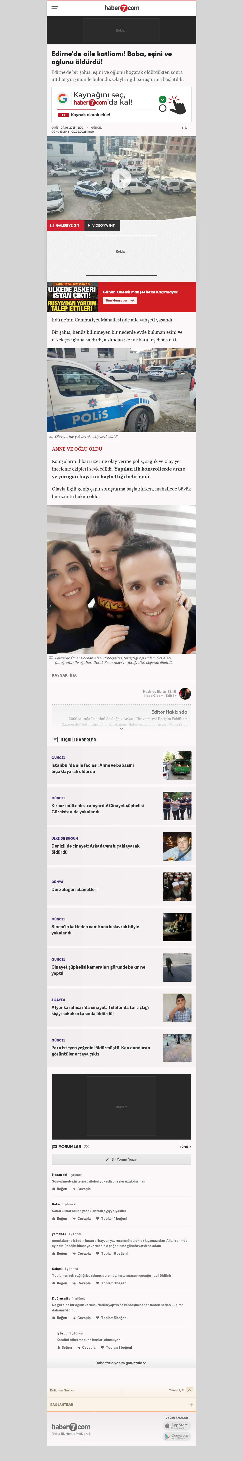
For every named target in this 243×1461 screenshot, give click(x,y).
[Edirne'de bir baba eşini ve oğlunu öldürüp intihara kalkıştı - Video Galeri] (121, 178)
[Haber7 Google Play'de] (177, 1436)
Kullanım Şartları (62, 1390)
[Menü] (55, 8)
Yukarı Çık (176, 1390)
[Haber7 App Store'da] (177, 1426)
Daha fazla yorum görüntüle (119, 1363)
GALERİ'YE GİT (67, 225)
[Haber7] (122, 8)
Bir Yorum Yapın (124, 1159)
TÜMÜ (184, 1147)
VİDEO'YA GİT (103, 225)
